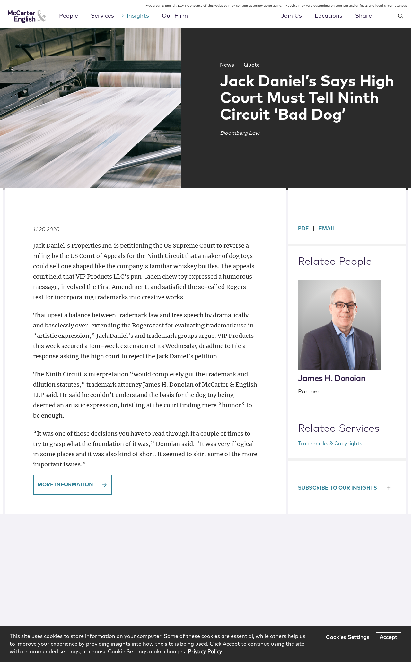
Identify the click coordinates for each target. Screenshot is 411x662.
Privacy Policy (205, 651)
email (327, 228)
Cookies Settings (347, 636)
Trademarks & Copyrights (330, 443)
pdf (303, 228)
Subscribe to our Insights (337, 488)
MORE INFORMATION (65, 484)
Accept (388, 636)
